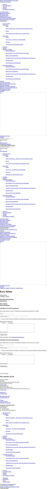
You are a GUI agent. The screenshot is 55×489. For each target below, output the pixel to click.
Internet (4, 48)
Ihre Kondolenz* (4, 332)
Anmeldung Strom (4, 12)
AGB (4, 480)
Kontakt (5, 8)
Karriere (5, 7)
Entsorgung (5, 36)
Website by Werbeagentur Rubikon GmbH (9, 486)
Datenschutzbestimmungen (18, 337)
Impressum (5, 478)
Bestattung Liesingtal (7, 65)
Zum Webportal (3, 142)
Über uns (5, 4)
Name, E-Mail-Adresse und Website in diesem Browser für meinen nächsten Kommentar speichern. (24, 319)
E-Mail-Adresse (4, 316)
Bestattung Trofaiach (7, 49)
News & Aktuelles (7, 5)
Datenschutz (5, 479)
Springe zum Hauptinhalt (6, 0)
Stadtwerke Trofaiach (5, 288)
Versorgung (5, 25)
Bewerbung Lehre (4, 14)
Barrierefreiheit (6, 481)
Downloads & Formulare (8, 9)
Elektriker (5, 47)
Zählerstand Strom (4, 15)
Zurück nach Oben (4, 488)
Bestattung (12, 288)
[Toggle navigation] (7, 145)
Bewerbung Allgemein (5, 13)
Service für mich (6, 23)
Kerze (7, 296)
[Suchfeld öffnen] (0, 141)
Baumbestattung (19, 288)
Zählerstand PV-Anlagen (5, 17)
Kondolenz (3, 296)
